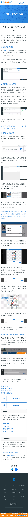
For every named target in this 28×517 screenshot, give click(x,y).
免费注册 (14, 493)
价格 (5, 493)
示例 (5, 500)
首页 (5, 486)
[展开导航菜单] (25, 2)
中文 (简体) (15, 504)
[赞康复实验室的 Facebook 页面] (16, 470)
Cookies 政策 (12, 515)
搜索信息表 (6, 424)
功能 (5, 489)
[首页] (9, 2)
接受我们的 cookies (22, 515)
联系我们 (14, 489)
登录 (21, 2)
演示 (5, 496)
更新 (14, 496)
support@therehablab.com (11, 452)
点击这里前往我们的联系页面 (15, 456)
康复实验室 (7, 50)
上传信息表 (6, 426)
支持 (14, 486)
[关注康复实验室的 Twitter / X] (11, 470)
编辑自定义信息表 (8, 429)
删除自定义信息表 (8, 431)
